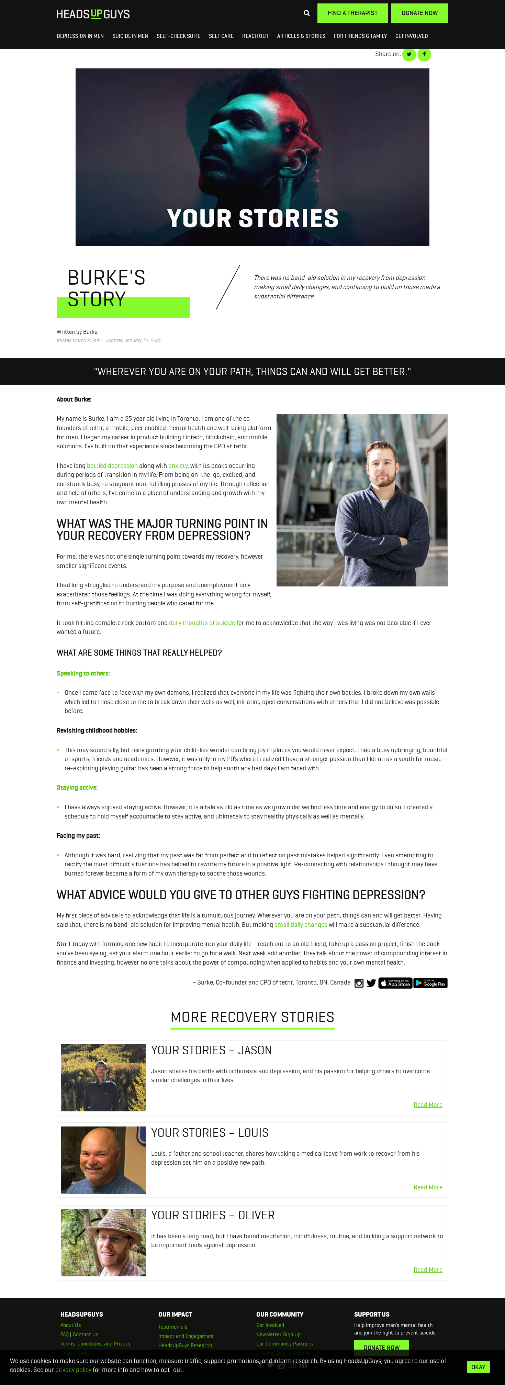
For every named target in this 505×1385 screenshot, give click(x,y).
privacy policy (73, 1370)
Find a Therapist (353, 13)
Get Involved (411, 35)
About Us (70, 1325)
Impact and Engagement (186, 1336)
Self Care (221, 35)
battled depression (112, 466)
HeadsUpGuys (93, 14)
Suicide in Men (130, 35)
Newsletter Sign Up (278, 1334)
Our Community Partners (284, 1343)
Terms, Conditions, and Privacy (95, 1343)
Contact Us (85, 1334)
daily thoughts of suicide (202, 623)
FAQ (64, 1334)
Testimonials (172, 1326)
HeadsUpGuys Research (185, 1345)
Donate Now (420, 13)
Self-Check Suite (178, 35)
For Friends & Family (360, 35)
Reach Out (255, 35)
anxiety (178, 466)
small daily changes (300, 924)
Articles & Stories (301, 35)
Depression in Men (80, 35)
